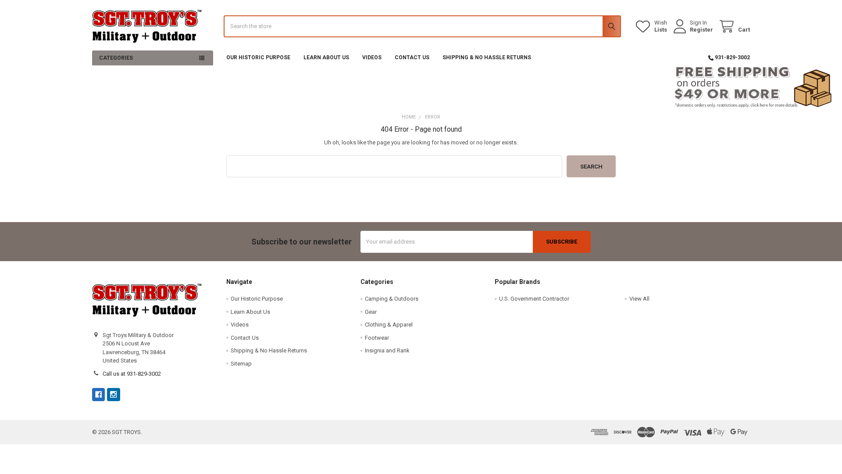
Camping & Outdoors (391, 298)
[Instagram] (113, 394)
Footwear (377, 337)
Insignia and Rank (387, 350)
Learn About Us (326, 57)
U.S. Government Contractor (534, 298)
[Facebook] (98, 394)
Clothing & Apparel (389, 324)
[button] (421, 87)
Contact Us (412, 57)
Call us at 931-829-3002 (132, 373)
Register (701, 29)
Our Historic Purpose (258, 57)
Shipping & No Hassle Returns (486, 57)
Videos (372, 57)
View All (639, 298)
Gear (371, 312)
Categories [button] (116, 58)
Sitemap (241, 363)
